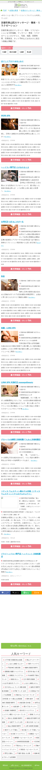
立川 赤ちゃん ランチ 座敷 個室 (15, 687)
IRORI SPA (5, 115)
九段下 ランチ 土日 (15, 722)
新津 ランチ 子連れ (11, 730)
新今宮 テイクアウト (27, 710)
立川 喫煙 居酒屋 (29, 679)
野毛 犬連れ (9, 753)
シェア (6, 593)
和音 (3, 276)
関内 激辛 (29, 698)
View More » (18, 85)
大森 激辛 (16, 706)
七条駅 (22, 52)
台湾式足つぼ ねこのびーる (12, 221)
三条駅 (4, 52)
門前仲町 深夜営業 (14, 667)
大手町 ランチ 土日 (19, 691)
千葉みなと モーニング (23, 745)
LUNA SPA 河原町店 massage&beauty (17, 382)
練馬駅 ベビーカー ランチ (23, 737)
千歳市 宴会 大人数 (23, 753)
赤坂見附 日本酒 (24, 702)
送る (27, 593)
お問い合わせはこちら (21, 645)
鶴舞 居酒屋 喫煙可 (31, 667)
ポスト (16, 593)
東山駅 (29, 52)
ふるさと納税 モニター (15, 663)
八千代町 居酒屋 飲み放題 (13, 660)
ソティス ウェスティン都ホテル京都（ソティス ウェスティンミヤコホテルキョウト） (20, 492)
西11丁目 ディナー (30, 706)
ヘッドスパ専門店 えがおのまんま (15, 167)
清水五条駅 (12, 52)
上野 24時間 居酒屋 (31, 726)
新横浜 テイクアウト (16, 675)
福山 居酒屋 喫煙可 (14, 726)
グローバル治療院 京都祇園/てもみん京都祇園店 (21, 439)
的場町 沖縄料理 (10, 710)
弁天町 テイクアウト (18, 733)
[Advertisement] (21, 619)
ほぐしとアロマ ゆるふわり (12, 61)
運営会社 (5, 765)
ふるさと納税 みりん (31, 683)
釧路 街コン (15, 679)
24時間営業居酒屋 (23, 741)
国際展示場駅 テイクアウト (14, 671)
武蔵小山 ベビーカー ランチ (25, 695)
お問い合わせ (15, 765)
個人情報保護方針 (26, 765)
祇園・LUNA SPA (8, 328)
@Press (37, 765)
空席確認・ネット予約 (21, 108)
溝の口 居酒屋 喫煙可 (15, 718)
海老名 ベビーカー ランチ (29, 749)
